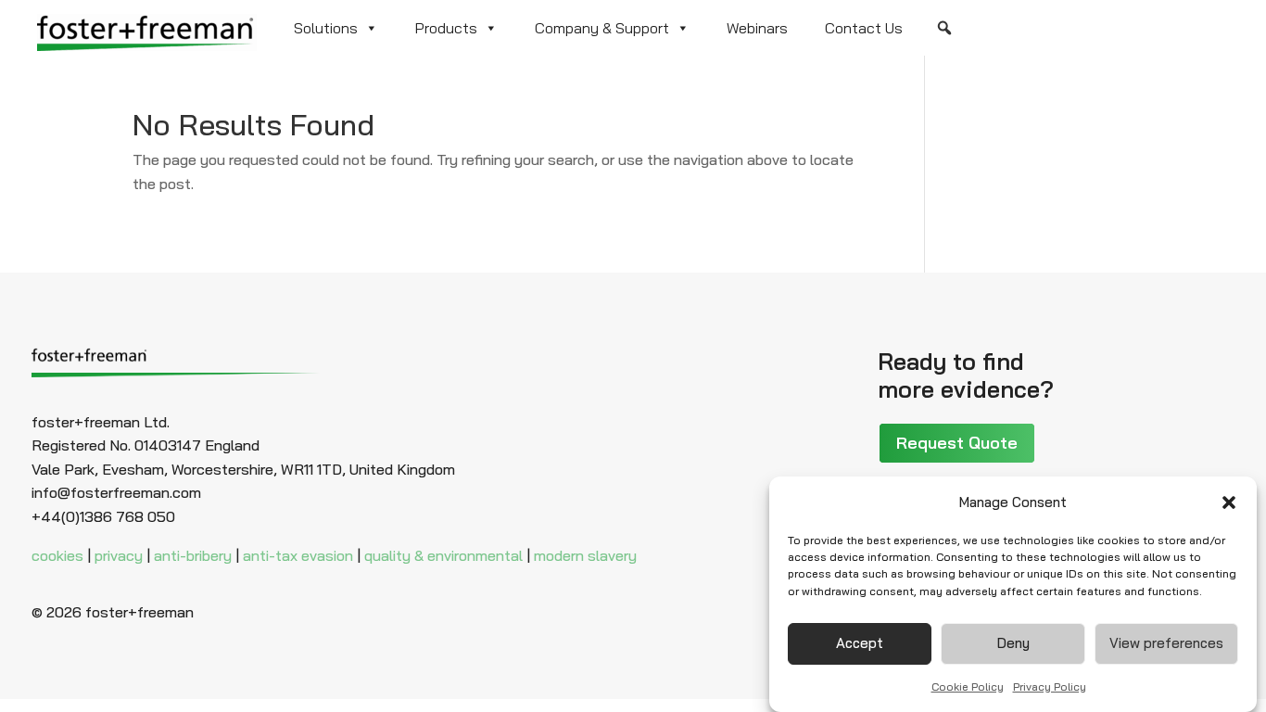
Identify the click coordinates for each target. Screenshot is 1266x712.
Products (446, 28)
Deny (1013, 643)
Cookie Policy (967, 686)
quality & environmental (443, 555)
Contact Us (864, 28)
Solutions (326, 28)
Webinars (757, 28)
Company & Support (602, 28)
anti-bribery (193, 555)
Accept (859, 643)
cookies (57, 555)
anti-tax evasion (298, 555)
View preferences (1166, 643)
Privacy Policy (1049, 686)
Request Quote (957, 442)
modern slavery (585, 555)
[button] (1229, 502)
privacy (119, 555)
